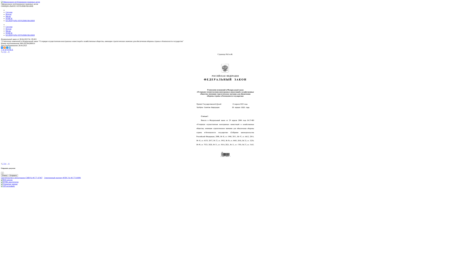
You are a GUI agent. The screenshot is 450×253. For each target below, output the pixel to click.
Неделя (8, 14)
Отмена (4, 175)
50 (8, 50)
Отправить (13, 175)
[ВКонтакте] (2, 48)
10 (3, 50)
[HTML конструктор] (10, 182)
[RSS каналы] (7, 180)
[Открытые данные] (9, 184)
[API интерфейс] (8, 186)
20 (6, 50)
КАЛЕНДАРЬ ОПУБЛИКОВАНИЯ (20, 21)
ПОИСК (9, 19)
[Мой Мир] (7, 48)
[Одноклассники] (5, 48)
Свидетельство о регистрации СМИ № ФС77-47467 (21, 178)
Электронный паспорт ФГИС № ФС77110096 (62, 178)
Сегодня (9, 12)
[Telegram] (10, 48)
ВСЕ (11, 50)
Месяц (8, 16)
